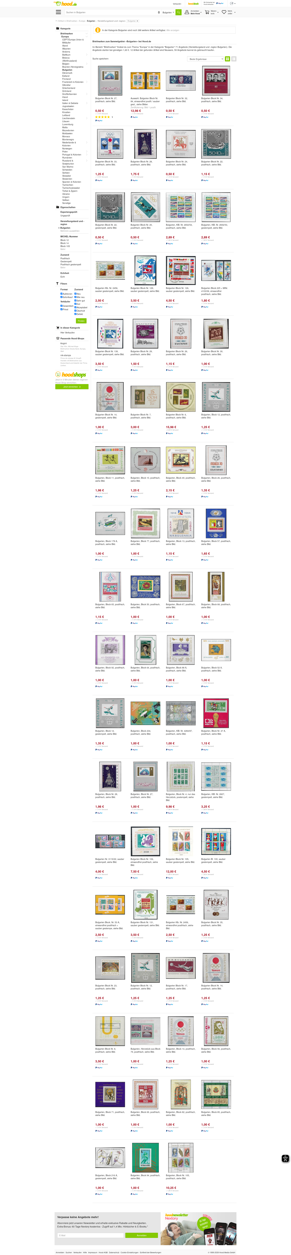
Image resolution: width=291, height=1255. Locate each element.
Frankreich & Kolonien (73, 81)
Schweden (67, 169)
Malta (65, 127)
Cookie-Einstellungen (130, 1252)
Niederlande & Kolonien (69, 144)
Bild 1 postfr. (150, 107)
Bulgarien (67, 69)
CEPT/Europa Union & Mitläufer (73, 41)
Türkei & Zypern (69, 190)
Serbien (66, 172)
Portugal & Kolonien (71, 154)
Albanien (66, 48)
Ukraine (66, 193)
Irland (65, 97)
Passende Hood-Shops (72, 338)
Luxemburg (67, 124)
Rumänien (67, 157)
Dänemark (67, 72)
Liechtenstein (68, 118)
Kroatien (66, 112)
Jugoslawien (68, 106)
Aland (65, 45)
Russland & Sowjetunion (68, 162)
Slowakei (66, 175)
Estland (65, 75)
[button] (233, 3)
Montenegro (68, 139)
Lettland (66, 115)
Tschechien (67, 184)
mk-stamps (65, 355)
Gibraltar (66, 84)
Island (65, 100)
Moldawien (67, 133)
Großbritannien (69, 93)
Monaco (66, 136)
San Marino (67, 166)
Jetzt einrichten (71, 386)
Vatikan (65, 199)
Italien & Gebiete (70, 103)
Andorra (66, 51)
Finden (81, 320)
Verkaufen (177, 3)
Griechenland (68, 87)
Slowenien (67, 178)
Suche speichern (100, 58)
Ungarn (65, 196)
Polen (65, 151)
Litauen (65, 121)
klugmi (63, 343)
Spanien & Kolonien (71, 181)
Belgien (65, 63)
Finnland (66, 78)
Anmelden (142, 1235)
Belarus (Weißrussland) (69, 59)
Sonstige (66, 202)
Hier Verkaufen (67, 332)
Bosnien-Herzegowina (72, 66)
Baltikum (66, 54)
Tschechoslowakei (71, 187)
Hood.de (65, 4)
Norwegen (67, 148)
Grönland (66, 90)
